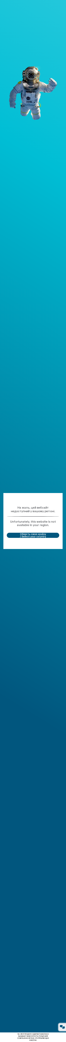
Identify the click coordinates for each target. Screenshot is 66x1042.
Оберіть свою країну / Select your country (33, 535)
